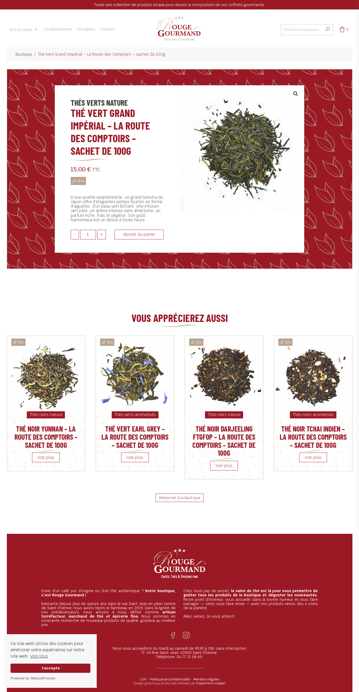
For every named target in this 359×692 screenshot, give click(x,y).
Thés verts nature (99, 102)
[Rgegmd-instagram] (186, 635)
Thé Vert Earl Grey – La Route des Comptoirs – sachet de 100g (134, 436)
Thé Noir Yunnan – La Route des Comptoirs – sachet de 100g (46, 436)
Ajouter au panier (139, 234)
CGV (143, 679)
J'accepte (50, 667)
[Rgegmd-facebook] (173, 635)
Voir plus (39, 656)
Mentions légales (206, 679)
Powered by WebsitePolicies (33, 678)
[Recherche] (327, 29)
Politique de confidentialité (170, 679)
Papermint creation (211, 683)
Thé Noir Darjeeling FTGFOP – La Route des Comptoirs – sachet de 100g (223, 440)
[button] (24, 29)
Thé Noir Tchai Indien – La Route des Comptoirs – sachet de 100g (313, 436)
